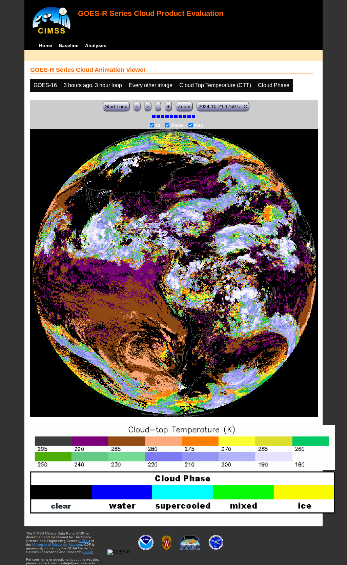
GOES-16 (45, 85)
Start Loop (116, 106)
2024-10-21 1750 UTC (223, 106)
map (198, 125)
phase (177, 125)
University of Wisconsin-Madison (57, 544)
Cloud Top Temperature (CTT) (215, 85)
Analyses (95, 45)
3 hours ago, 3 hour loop (93, 85)
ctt (157, 125)
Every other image (150, 85)
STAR (87, 552)
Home (45, 45)
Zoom (184, 106)
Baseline (69, 45)
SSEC (84, 541)
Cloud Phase (273, 85)
